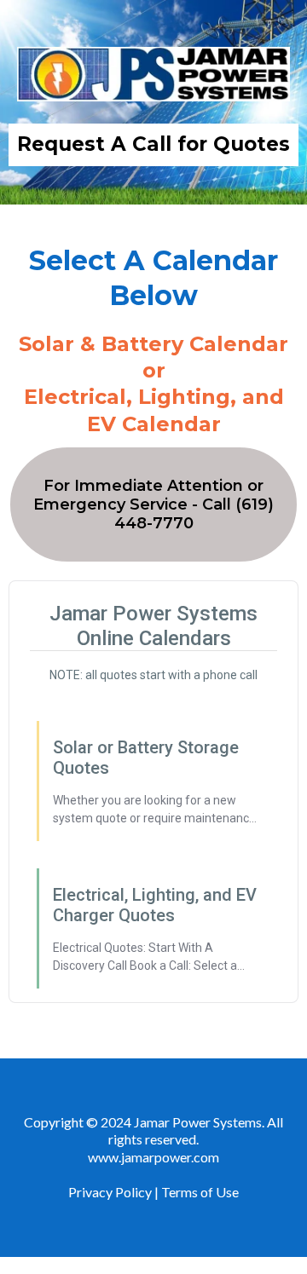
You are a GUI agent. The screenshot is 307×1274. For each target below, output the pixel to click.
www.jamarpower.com (153, 1157)
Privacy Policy (111, 1192)
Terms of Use (200, 1192)
